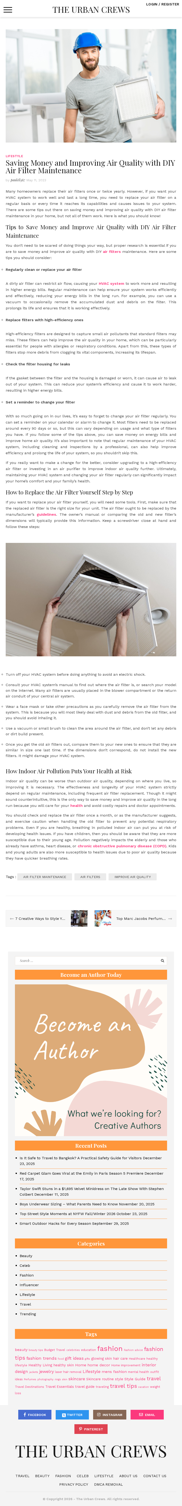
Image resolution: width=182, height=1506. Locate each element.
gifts (87, 1358)
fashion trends (41, 1358)
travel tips (123, 1386)
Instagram (112, 1415)
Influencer (29, 1285)
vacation (143, 1387)
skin (64, 1379)
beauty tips (36, 1350)
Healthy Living (40, 1365)
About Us (128, 1476)
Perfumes (30, 1379)
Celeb (25, 1265)
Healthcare (137, 1358)
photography (45, 1379)
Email (150, 1415)
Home (80, 1365)
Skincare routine (100, 1379)
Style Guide (135, 1379)
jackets (33, 1372)
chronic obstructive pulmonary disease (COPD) (122, 846)
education (88, 1350)
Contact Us (155, 1476)
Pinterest (93, 1429)
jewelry (46, 1371)
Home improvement (126, 1365)
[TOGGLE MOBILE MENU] (8, 10)
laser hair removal (68, 1372)
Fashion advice (133, 1350)
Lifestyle (14, 156)
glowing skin (101, 1358)
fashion (110, 1349)
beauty (21, 1349)
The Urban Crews (91, 9)
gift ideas (74, 1358)
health (76, 805)
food (61, 1358)
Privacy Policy (73, 1484)
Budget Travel (54, 1350)
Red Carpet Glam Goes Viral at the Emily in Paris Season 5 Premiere (81, 1173)
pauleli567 (18, 180)
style (119, 1379)
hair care (120, 1358)
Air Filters (90, 877)
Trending (28, 1314)
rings (58, 1379)
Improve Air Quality (132, 877)
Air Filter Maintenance (44, 877)
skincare (76, 1378)
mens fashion (114, 1371)
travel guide (85, 1387)
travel (154, 1378)
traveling (102, 1387)
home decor (98, 1365)
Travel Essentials (59, 1387)
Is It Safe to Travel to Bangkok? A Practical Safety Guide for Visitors (81, 1158)
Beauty (26, 1256)
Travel (25, 1304)
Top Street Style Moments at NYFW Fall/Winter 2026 (67, 1214)
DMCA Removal (108, 1484)
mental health (138, 1372)
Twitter (74, 1415)
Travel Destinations (29, 1387)
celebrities (73, 1350)
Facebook (37, 1415)
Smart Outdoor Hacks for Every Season (55, 1223)
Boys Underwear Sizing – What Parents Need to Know (69, 1204)
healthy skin (63, 1365)
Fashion (27, 1275)
